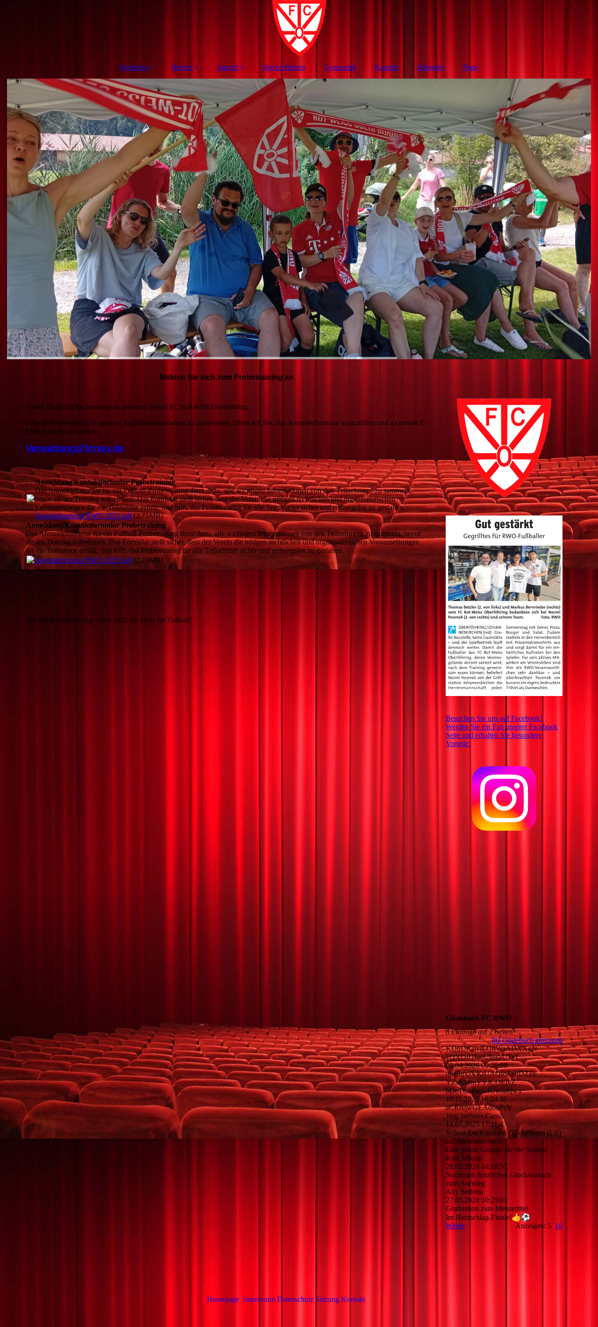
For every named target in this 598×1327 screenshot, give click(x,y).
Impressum (259, 1299)
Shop (470, 67)
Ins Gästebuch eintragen (526, 1040)
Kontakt (387, 67)
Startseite (133, 67)
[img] (299, 28)
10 (558, 1226)
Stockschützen (284, 67)
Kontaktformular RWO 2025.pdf (83, 516)
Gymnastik (340, 67)
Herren (181, 67)
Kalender (430, 67)
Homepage (223, 1299)
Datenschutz (296, 1299)
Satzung (327, 1299)
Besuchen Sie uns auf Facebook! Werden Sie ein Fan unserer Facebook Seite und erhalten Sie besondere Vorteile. (502, 730)
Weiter (455, 1226)
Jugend (227, 67)
